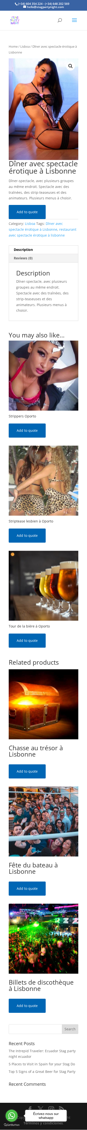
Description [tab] (23, 249)
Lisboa (25, 46)
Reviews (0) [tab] (23, 258)
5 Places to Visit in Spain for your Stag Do (42, 1064)
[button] (70, 66)
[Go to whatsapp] (12, 1116)
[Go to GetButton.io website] (11, 1125)
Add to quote (27, 212)
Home (13, 46)
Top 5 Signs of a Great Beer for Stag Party (42, 1071)
